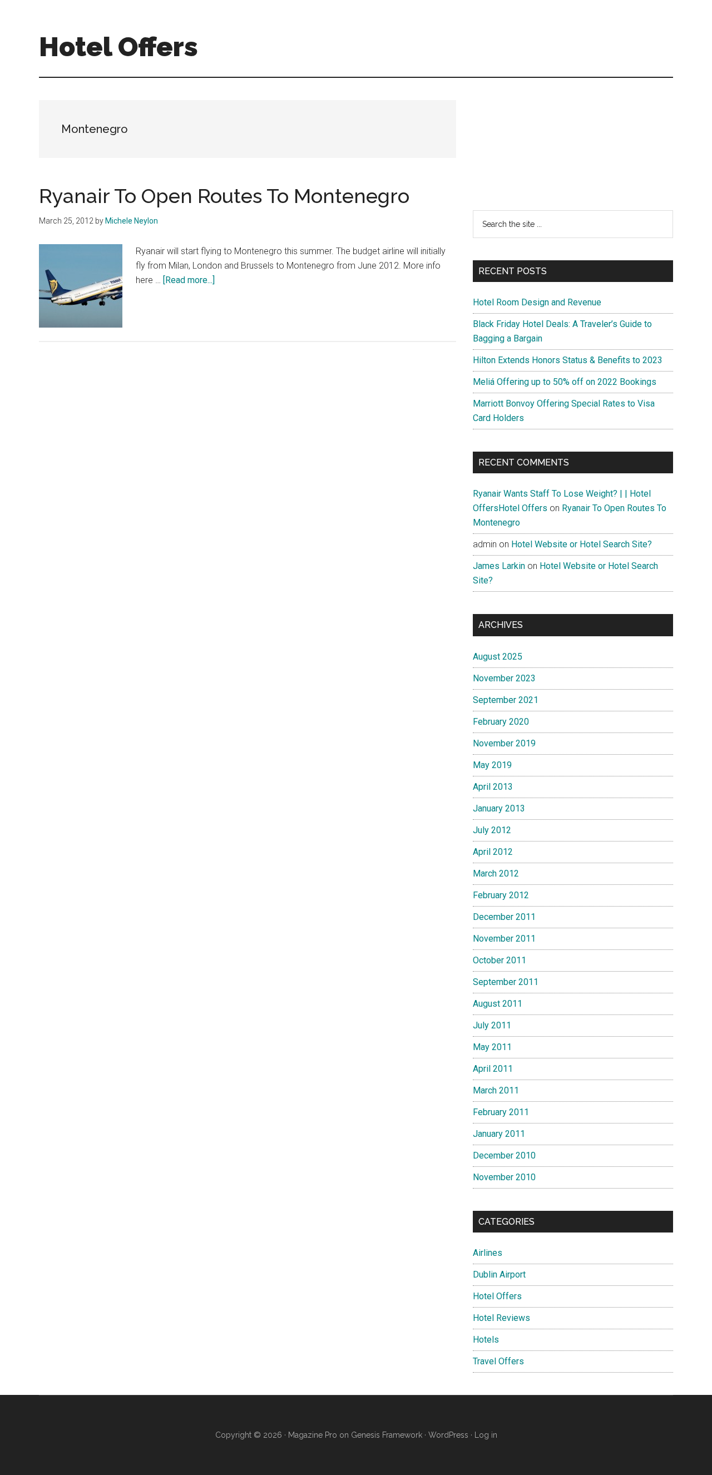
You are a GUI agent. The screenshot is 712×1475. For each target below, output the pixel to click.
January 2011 (499, 1133)
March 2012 (496, 873)
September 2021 (505, 700)
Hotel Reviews (501, 1318)
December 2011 (504, 917)
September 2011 (505, 982)
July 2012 (492, 830)
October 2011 (499, 960)
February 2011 (501, 1112)
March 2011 (496, 1090)
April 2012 (493, 852)
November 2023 (504, 678)
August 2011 (497, 1003)
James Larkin (499, 566)
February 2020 (501, 721)
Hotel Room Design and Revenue (537, 302)
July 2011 (492, 1025)
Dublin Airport (499, 1274)
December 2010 (504, 1155)
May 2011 (492, 1047)
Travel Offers (498, 1361)
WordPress (448, 1435)
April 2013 (493, 786)
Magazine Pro (312, 1435)
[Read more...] (189, 280)
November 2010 (504, 1177)
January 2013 (499, 808)
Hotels (486, 1339)
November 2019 (504, 743)
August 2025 (497, 656)
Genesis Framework (386, 1435)
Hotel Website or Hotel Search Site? (581, 544)
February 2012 (501, 895)
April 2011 (493, 1068)
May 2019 (492, 765)
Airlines (487, 1253)
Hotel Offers (118, 46)
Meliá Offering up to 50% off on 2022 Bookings (564, 382)
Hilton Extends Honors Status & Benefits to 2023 (567, 360)
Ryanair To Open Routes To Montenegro (224, 195)
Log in (485, 1435)
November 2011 (504, 938)
